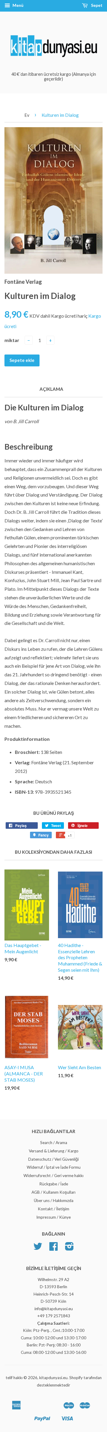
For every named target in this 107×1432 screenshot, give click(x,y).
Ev (26, 115)
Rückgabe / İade (53, 1183)
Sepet (96, 5)
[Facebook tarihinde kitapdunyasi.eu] (53, 1248)
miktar (11, 340)
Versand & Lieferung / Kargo (53, 1151)
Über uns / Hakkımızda (53, 1200)
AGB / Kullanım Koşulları (53, 1192)
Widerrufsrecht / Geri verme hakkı (53, 1175)
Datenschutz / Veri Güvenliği (53, 1159)
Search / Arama (53, 1142)
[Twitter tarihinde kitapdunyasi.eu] (37, 1248)
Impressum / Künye (53, 1217)
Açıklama (51, 389)
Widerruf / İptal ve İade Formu (54, 1167)
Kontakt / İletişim (53, 1208)
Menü (17, 5)
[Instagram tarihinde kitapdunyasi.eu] (69, 1248)
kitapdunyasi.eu (53, 1377)
